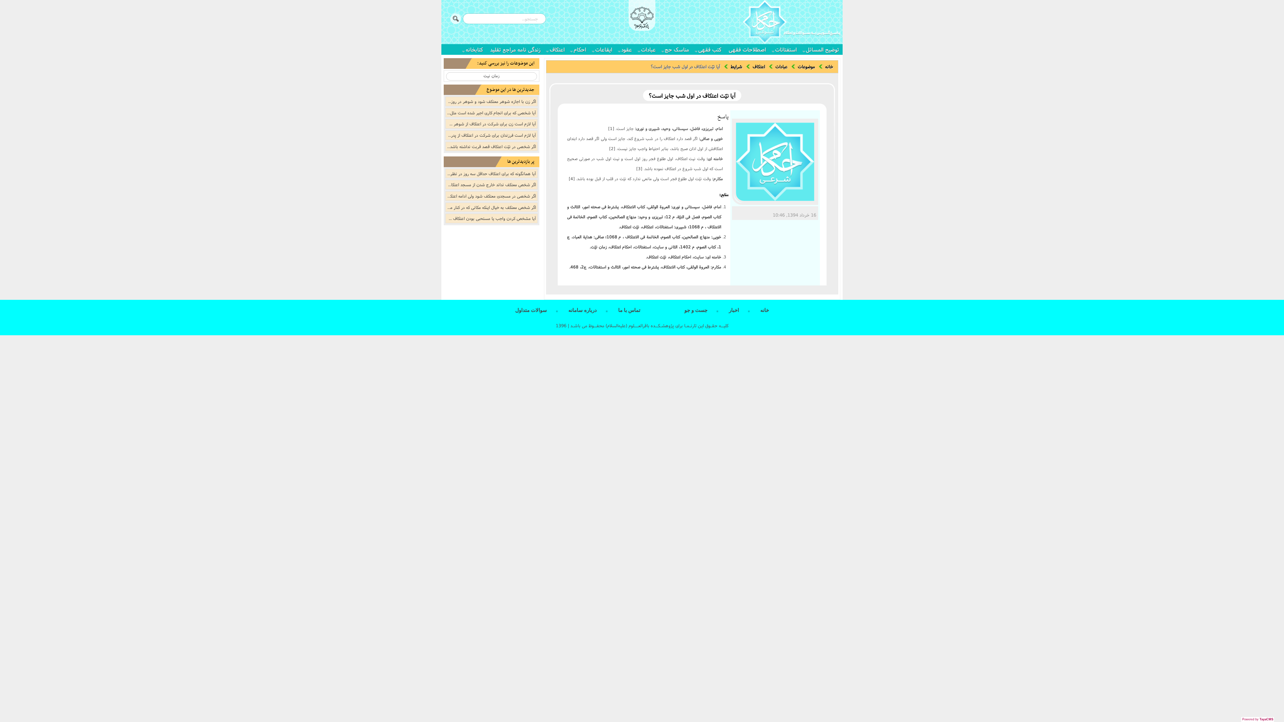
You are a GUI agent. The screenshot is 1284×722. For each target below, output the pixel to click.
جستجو (455, 18)
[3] (639, 168)
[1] (611, 128)
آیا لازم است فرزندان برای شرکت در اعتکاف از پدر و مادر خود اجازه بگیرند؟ (491, 135)
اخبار (734, 310)
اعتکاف (557, 49)
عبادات (648, 49)
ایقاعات (603, 49)
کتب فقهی (709, 49)
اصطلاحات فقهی (747, 49)
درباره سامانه (582, 310)
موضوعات (806, 66)
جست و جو (696, 310)
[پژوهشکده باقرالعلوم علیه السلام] (642, 18)
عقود (626, 49)
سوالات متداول (531, 310)
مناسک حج (677, 49)
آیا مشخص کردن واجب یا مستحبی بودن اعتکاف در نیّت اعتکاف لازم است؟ (491, 218)
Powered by (1257, 719)
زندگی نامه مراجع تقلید (515, 49)
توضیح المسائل (822, 49)
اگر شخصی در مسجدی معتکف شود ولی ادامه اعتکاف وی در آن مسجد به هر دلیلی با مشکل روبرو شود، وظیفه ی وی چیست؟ (491, 196)
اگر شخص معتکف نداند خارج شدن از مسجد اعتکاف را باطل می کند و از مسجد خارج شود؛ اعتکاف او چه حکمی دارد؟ (491, 184)
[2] (612, 148)
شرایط (736, 66)
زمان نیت (492, 76)
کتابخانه (474, 49)
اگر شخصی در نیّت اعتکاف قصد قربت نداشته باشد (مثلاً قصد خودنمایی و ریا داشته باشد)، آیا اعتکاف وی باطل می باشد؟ (491, 146)
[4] (572, 178)
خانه (829, 66)
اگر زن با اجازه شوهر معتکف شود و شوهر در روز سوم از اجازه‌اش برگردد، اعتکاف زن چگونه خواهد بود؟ (491, 101)
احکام (580, 49)
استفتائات (786, 49)
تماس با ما (629, 310)
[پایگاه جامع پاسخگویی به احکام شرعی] (791, 23)
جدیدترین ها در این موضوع (510, 90)
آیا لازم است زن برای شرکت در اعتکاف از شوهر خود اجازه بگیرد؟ (491, 123)
